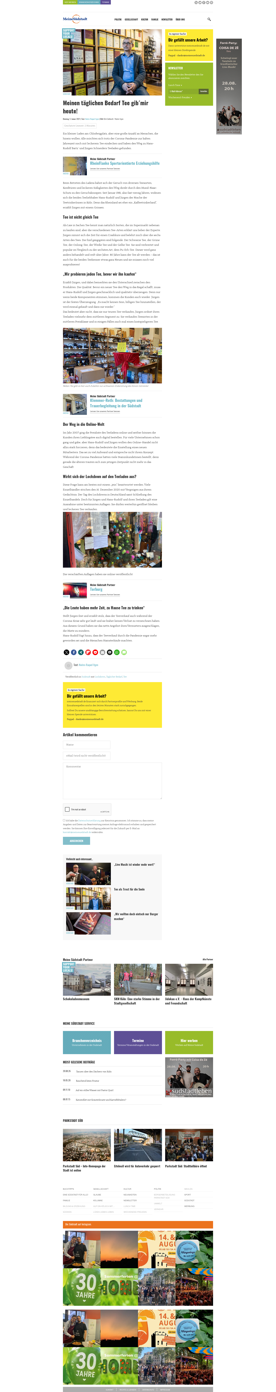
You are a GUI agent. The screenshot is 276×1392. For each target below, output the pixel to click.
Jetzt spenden (74, 713)
